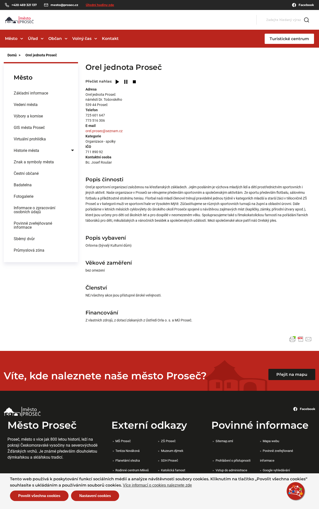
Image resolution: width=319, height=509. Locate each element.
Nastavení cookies (95, 496)
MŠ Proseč (123, 441)
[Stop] (134, 82)
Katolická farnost (173, 470)
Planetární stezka (127, 460)
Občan (55, 38)
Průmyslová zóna (29, 250)
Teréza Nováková (127, 450)
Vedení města (26, 104)
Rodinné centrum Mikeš (132, 470)
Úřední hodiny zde (100, 5)
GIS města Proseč (29, 127)
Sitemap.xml (224, 441)
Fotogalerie (23, 196)
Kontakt (110, 38)
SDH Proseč (169, 460)
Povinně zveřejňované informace (33, 225)
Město (11, 38)
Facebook (306, 5)
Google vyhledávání (276, 470)
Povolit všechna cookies (39, 496)
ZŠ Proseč (168, 441)
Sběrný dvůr (24, 238)
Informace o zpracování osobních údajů (34, 209)
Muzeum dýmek (172, 450)
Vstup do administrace (231, 470)
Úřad (33, 38)
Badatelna (23, 184)
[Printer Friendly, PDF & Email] (300, 339)
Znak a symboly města (34, 161)
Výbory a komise (28, 115)
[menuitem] (41, 93)
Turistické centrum (289, 38)
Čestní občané (26, 173)
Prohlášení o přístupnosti (233, 460)
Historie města (26, 150)
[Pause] (126, 82)
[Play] (117, 82)
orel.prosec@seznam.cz (104, 130)
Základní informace (31, 93)
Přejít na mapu (291, 374)
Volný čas (81, 38)
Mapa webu (271, 441)
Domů (12, 55)
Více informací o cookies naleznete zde (157, 485)
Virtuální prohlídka (30, 138)
